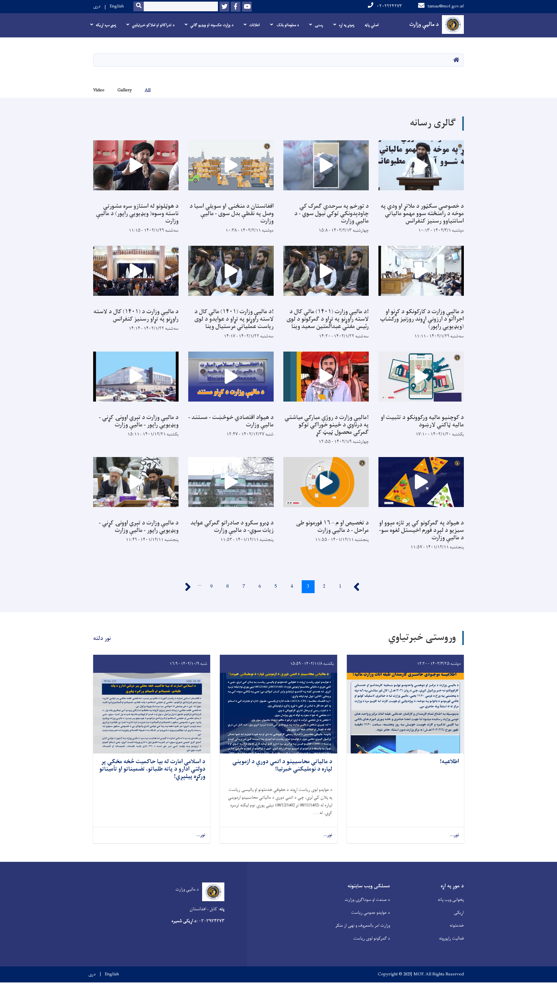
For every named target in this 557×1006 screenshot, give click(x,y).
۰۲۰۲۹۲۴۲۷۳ (389, 6)
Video (98, 90)
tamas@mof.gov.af (446, 6)
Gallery (124, 90)
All (148, 90)
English (117, 6)
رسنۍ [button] (319, 25)
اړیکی (459, 913)
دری (97, 6)
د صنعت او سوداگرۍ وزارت (367, 900)
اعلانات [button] (254, 25)
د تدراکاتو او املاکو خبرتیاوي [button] (153, 25)
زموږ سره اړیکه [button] (106, 25)
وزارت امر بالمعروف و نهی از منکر (362, 925)
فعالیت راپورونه (451, 938)
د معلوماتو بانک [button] (287, 25)
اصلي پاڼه (372, 25)
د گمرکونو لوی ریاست (371, 938)
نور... (454, 835)
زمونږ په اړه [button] (346, 25)
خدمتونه (457, 925)
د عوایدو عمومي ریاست (370, 913)
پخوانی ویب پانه (451, 900)
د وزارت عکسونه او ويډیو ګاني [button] (211, 25)
